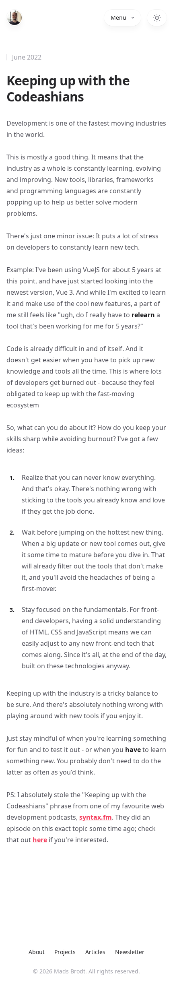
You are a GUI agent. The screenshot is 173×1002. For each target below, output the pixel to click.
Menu (118, 17)
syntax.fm (95, 817)
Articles (95, 952)
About (37, 952)
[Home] (14, 17)
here (40, 839)
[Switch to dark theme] (157, 18)
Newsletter (129, 952)
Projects (65, 952)
